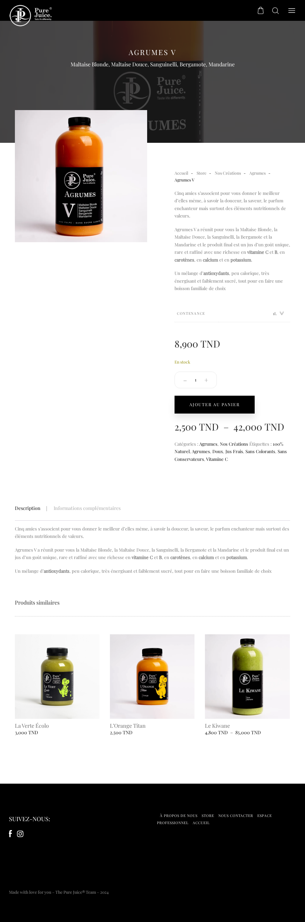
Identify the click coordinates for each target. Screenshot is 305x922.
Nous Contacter (235, 815)
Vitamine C (217, 459)
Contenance (191, 313)
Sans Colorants (260, 451)
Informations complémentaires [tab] (87, 508)
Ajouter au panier (214, 404)
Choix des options (57, 711)
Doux (217, 451)
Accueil (181, 173)
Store (201, 173)
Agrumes (257, 173)
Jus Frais (234, 451)
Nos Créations (228, 173)
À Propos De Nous (178, 815)
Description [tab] (28, 508)
